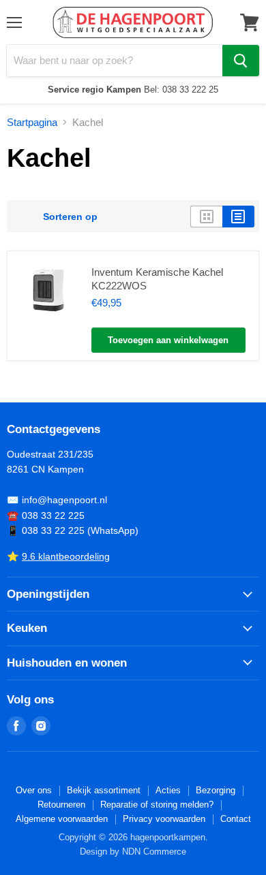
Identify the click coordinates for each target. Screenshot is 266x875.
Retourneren (61, 804)
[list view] (238, 216)
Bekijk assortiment (104, 790)
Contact (235, 819)
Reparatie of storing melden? (156, 804)
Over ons (34, 790)
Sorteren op (70, 216)
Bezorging (215, 790)
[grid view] (206, 216)
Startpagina (32, 122)
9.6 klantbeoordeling (66, 556)
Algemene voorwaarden (62, 819)
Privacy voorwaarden (164, 819)
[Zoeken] (240, 60)
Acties (168, 790)
